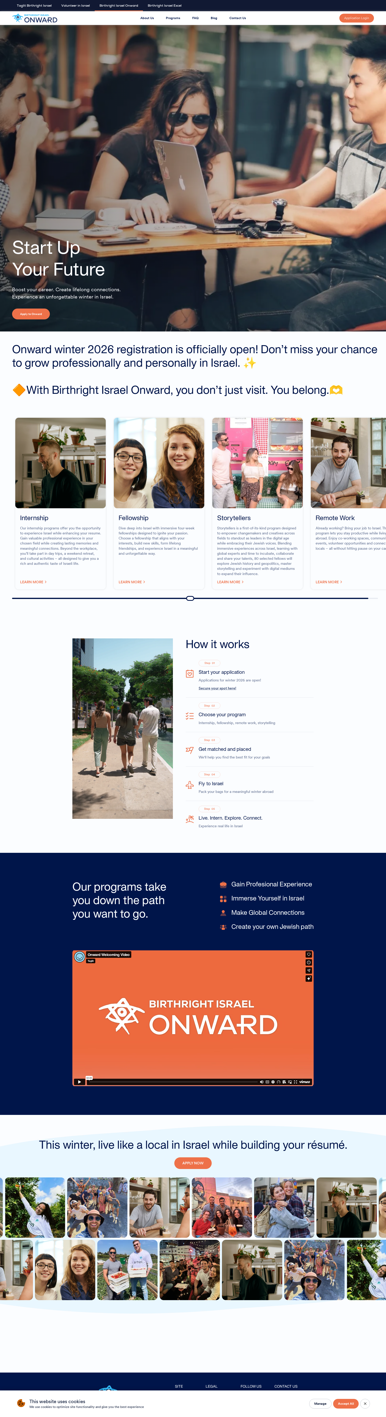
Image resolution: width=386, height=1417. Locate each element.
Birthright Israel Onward (119, 6)
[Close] (365, 1404)
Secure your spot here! (217, 688)
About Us (147, 18)
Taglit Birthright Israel (34, 6)
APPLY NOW (193, 1163)
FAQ (195, 18)
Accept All (346, 1404)
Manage (320, 1404)
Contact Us (237, 18)
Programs (173, 18)
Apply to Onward (31, 314)
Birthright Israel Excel (165, 6)
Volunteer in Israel (75, 6)
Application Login (356, 18)
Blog (214, 18)
